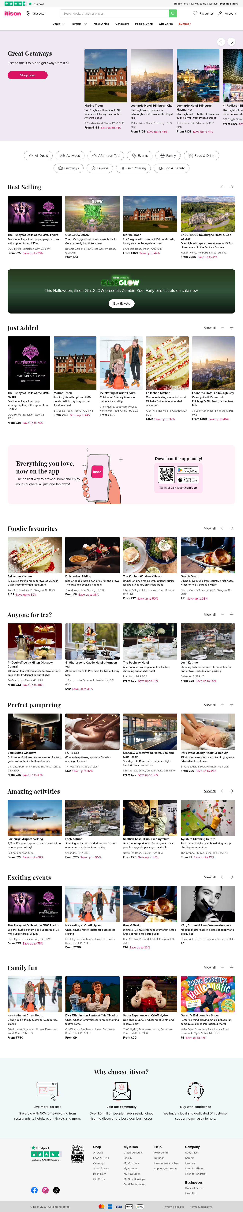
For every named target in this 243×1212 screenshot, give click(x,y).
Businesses (194, 1182)
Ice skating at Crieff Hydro (118, 393)
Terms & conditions (201, 1207)
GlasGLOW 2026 (77, 235)
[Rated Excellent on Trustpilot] (16, 4)
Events (76, 24)
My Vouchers (131, 1163)
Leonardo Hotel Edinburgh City (151, 105)
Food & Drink (144, 24)
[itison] (13, 13)
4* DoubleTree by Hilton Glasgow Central (30, 664)
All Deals (98, 1152)
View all (210, 327)
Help (158, 1147)
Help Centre (161, 1152)
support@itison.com (165, 1168)
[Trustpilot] (36, 3)
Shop (97, 1147)
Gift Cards (166, 24)
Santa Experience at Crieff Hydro (145, 1015)
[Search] (173, 13)
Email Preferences (134, 1184)
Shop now (27, 75)
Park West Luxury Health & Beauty (204, 753)
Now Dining (101, 24)
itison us (190, 1163)
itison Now (99, 1174)
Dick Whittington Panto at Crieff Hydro (91, 1015)
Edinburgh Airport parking (25, 839)
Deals (56, 24)
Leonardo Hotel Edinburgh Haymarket (194, 107)
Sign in (128, 1158)
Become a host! (228, 3)
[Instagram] (45, 1193)
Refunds (159, 1158)
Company (192, 1147)
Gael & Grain (189, 576)
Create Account (133, 1152)
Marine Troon (93, 105)
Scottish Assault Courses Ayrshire (146, 839)
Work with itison (194, 1188)
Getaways (122, 24)
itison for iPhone (194, 1168)
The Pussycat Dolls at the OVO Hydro (33, 235)
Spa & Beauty (101, 1168)
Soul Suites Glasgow (22, 753)
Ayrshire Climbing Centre (198, 839)
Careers (189, 1158)
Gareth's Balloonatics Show (200, 1015)
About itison (192, 1152)
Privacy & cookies (173, 1207)
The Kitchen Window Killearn (142, 576)
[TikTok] (56, 1193)
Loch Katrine (189, 662)
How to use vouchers (167, 1163)
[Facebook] (34, 1193)
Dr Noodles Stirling (78, 576)
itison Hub (191, 1193)
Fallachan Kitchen (158, 393)
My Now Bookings (134, 1179)
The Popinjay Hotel (136, 662)
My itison (131, 1147)
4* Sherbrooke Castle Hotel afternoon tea (91, 664)
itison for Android (195, 1174)
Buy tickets (121, 303)
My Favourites (132, 1174)
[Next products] (231, 42)
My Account (131, 1168)
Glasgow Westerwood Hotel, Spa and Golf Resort (148, 755)
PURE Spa (72, 753)
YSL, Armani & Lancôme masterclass (206, 925)
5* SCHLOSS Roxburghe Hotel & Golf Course (206, 237)
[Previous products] (221, 42)
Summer (185, 24)
